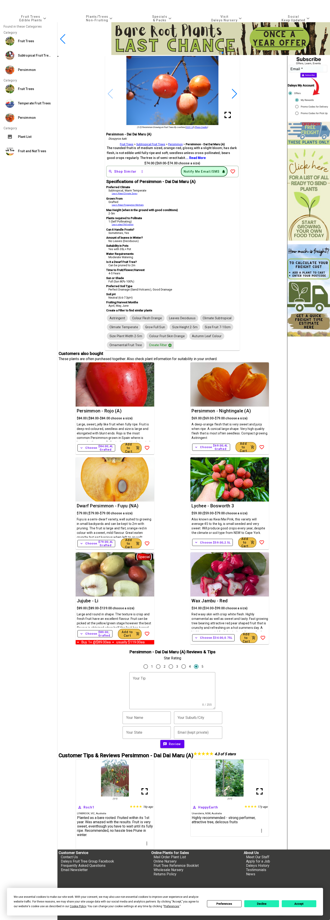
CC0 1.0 (189, 127)
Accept (299, 903)
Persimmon (175, 144)
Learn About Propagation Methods (128, 205)
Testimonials (256, 870)
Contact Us (69, 857)
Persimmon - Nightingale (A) (221, 411)
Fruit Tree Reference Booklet (176, 865)
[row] (117, 318)
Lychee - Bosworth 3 (212, 505)
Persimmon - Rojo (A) (99, 411)
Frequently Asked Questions (83, 865)
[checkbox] (117, 318)
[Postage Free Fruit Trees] (308, 133)
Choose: (96, 448)
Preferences (224, 903)
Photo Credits (201, 127)
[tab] (33, 18)
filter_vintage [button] (170, 345)
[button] (218, 52)
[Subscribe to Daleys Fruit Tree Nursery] (308, 87)
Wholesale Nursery (168, 870)
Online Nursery (165, 861)
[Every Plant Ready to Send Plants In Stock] (308, 194)
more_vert (147, 843)
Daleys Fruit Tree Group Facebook (87, 861)
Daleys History (257, 865)
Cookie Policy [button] (78, 906)
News (250, 874)
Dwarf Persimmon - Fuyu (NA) (108, 505)
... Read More (196, 158)
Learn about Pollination (123, 224)
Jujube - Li (88, 600)
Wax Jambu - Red (209, 600)
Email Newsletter (74, 870)
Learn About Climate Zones (124, 193)
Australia (101, 813)
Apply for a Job (258, 861)
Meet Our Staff (257, 857)
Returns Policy (165, 874)
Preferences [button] (171, 906)
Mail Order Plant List (170, 857)
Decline (261, 903)
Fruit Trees (126, 144)
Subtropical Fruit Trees (150, 144)
